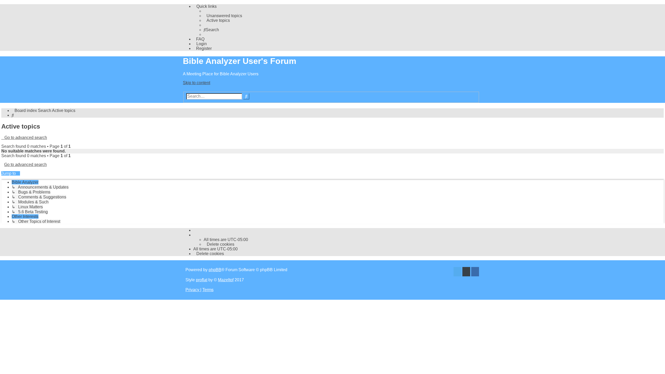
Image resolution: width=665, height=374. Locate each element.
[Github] (466, 272)
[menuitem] (223, 16)
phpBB (215, 270)
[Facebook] (475, 272)
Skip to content (196, 83)
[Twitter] (457, 272)
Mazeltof (226, 280)
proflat (201, 280)
